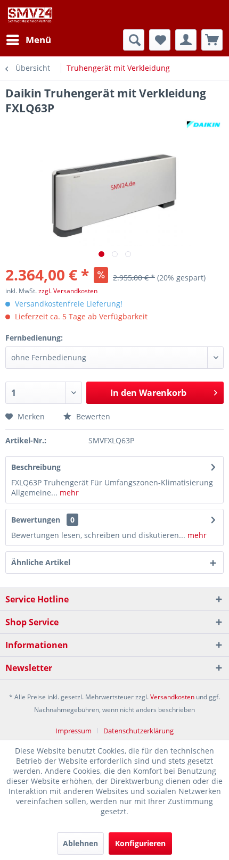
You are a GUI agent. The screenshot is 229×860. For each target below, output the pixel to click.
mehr (68, 492)
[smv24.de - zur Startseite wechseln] (29, 14)
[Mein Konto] (186, 40)
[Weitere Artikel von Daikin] (203, 124)
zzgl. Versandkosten (67, 290)
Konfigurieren (140, 843)
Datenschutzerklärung (138, 730)
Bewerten (92, 416)
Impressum (73, 730)
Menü (38, 40)
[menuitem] (28, 40)
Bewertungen (35, 520)
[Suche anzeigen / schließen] (133, 40)
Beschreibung (36, 467)
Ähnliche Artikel (40, 562)
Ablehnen (80, 843)
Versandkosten (172, 696)
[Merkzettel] (159, 40)
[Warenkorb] (212, 40)
